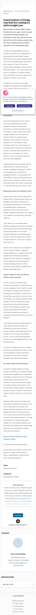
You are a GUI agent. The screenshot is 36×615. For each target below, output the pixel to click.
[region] (18, 101)
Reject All (9, 106)
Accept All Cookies (24, 106)
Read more (18, 515)
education (16, 498)
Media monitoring (18, 601)
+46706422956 (18, 565)
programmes (24, 498)
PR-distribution (18, 603)
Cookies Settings (17, 110)
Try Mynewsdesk (18, 606)
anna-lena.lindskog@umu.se (18, 563)
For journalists (18, 609)
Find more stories (18, 611)
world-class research (10, 501)
